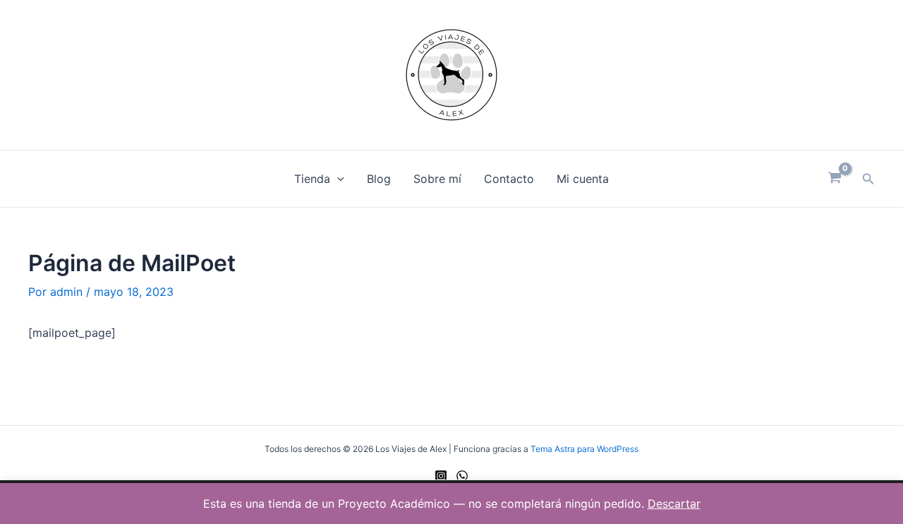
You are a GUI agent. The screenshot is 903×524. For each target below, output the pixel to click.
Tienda (312, 179)
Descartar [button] (674, 503)
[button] (337, 178)
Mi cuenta (583, 179)
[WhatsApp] (462, 476)
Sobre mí (437, 179)
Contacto (509, 179)
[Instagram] (441, 476)
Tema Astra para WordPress (584, 448)
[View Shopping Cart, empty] (835, 179)
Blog (379, 179)
